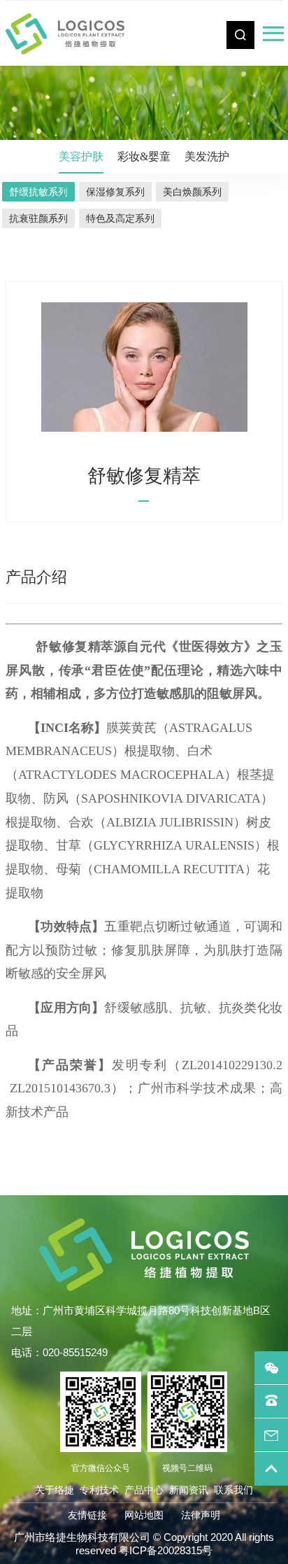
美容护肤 (81, 156)
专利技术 (99, 1489)
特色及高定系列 (120, 218)
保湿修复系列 (115, 191)
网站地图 (144, 1515)
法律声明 (200, 1515)
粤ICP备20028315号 (166, 1550)
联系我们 (233, 1489)
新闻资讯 (188, 1489)
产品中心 (144, 1489)
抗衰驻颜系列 (38, 218)
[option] (144, 367)
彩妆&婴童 (144, 156)
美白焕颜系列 (192, 191)
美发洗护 (207, 156)
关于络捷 (54, 1489)
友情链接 (87, 1515)
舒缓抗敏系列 (38, 191)
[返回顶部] (271, 1469)
